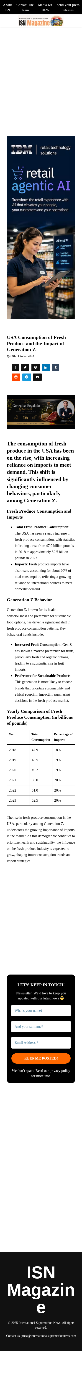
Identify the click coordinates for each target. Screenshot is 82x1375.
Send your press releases (68, 7)
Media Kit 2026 (45, 7)
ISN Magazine (41, 1290)
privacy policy (60, 1071)
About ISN (7, 7)
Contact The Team (25, 7)
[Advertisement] (41, 910)
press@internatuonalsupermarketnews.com (48, 1336)
